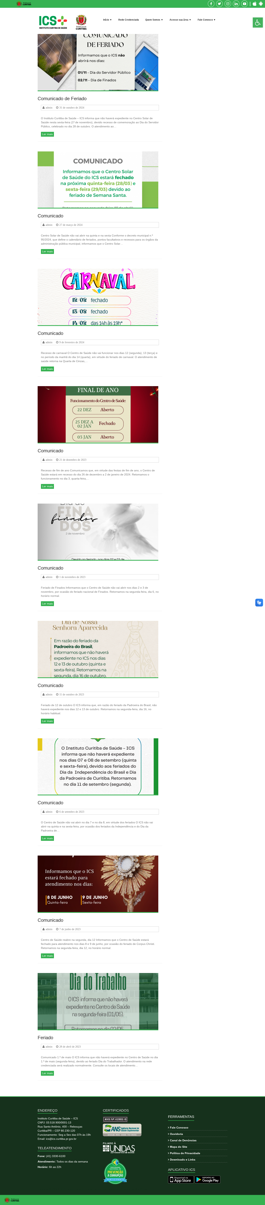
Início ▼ (107, 19)
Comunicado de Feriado (62, 98)
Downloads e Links (182, 1159)
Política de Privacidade (185, 1153)
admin (49, 107)
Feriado (45, 1037)
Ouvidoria (176, 1133)
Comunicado (50, 215)
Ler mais (47, 134)
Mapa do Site (178, 1146)
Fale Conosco (179, 1127)
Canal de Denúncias (183, 1140)
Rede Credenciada (128, 19)
